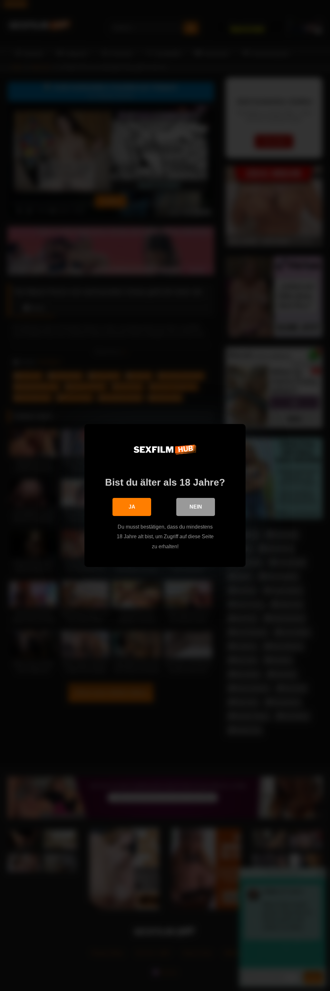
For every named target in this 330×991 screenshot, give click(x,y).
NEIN (195, 507)
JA (132, 507)
